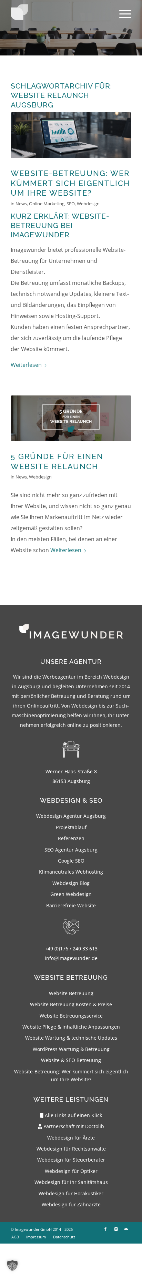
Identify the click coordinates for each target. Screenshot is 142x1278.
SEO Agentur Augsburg (71, 849)
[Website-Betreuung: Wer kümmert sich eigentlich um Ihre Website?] (71, 135)
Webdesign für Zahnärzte (71, 1204)
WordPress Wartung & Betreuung (71, 1049)
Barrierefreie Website (71, 905)
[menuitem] (121, 14)
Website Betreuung (71, 993)
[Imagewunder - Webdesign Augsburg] (19, 12)
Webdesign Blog (71, 883)
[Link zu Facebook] (105, 1229)
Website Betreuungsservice (71, 1015)
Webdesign (88, 203)
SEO (71, 203)
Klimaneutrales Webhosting (71, 871)
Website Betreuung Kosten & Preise (71, 1004)
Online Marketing (46, 203)
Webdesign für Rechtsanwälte (71, 1148)
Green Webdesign (71, 894)
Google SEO (71, 860)
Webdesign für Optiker (71, 1171)
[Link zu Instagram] (116, 1229)
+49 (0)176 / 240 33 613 (71, 948)
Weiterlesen (26, 365)
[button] (12, 1265)
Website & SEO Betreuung (71, 1060)
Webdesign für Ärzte (71, 1137)
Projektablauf (71, 827)
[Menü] (121, 14)
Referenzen (71, 838)
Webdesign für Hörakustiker (71, 1193)
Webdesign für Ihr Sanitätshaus (71, 1182)
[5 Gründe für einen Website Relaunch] (71, 418)
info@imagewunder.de (71, 958)
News (21, 203)
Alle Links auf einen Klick (72, 1115)
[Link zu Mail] (126, 1229)
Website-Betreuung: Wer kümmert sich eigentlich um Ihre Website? (70, 183)
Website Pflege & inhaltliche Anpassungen (71, 1026)
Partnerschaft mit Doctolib (73, 1126)
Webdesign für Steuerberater (71, 1159)
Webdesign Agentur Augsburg (71, 816)
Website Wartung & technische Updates (71, 1037)
